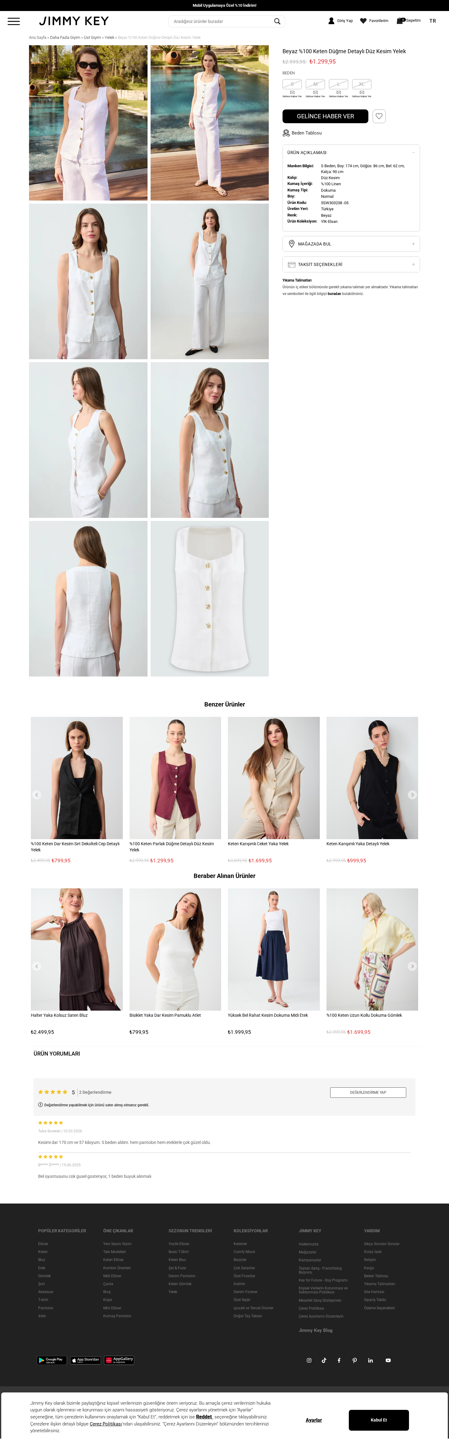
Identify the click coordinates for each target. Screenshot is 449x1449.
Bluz (41, 1260)
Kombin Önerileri (117, 1268)
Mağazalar (307, 1252)
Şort (41, 1284)
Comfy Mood (244, 1252)
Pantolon (45, 1308)
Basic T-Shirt (179, 1252)
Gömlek (44, 1276)
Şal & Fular (177, 1268)
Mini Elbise (112, 1308)
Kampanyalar (310, 1260)
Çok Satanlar (244, 1268)
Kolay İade (372, 1252)
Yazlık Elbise (179, 1244)
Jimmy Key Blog (316, 1330)
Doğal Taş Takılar (248, 1316)
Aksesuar (45, 1292)
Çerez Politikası (311, 1308)
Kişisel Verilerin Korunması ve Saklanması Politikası (323, 1290)
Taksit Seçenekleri (320, 264)
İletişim (370, 1260)
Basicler (240, 1260)
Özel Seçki (242, 1300)
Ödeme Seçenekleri (379, 1308)
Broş (107, 1292)
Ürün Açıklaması (307, 152)
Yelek (173, 1292)
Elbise (43, 1244)
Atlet (42, 1316)
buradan (334, 293)
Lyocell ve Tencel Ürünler (253, 1308)
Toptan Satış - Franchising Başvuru (320, 1270)
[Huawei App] (119, 1360)
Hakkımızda (309, 1244)
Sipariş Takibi (375, 1300)
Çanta (108, 1284)
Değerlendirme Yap (368, 1092)
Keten (43, 1252)
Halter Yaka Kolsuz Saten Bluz (59, 1015)
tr (432, 21)
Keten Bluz (177, 1260)
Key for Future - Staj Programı (323, 1280)
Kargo (369, 1268)
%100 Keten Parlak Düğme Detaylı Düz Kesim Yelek (172, 846)
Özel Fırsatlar (244, 1276)
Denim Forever (245, 1292)
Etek (41, 1268)
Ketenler (240, 1244)
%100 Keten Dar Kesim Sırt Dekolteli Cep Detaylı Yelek (75, 846)
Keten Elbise (113, 1260)
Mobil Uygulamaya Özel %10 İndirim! (225, 5)
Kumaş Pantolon (117, 1316)
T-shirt (43, 1300)
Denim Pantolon (182, 1276)
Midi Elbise (112, 1276)
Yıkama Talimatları (379, 1284)
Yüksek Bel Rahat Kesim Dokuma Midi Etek (268, 1015)
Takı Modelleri (114, 1252)
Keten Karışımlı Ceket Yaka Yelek (258, 843)
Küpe (107, 1300)
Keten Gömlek (180, 1284)
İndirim (239, 1284)
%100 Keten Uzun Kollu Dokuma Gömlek (364, 1015)
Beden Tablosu (376, 1276)
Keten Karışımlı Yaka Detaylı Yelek (358, 843)
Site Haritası (374, 1292)
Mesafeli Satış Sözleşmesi (320, 1300)
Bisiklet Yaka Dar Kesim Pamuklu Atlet (165, 1015)
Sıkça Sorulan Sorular (382, 1244)
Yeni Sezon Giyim (117, 1244)
